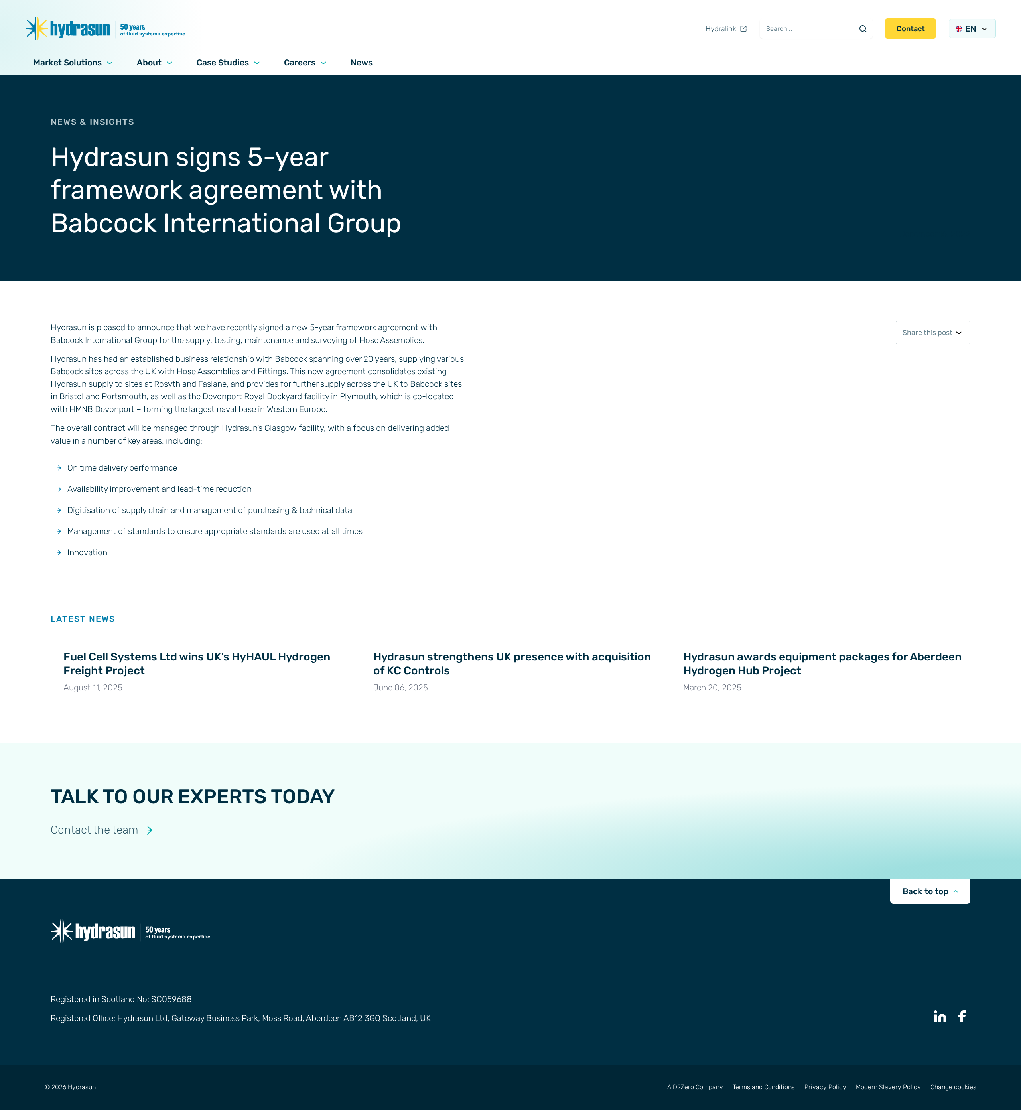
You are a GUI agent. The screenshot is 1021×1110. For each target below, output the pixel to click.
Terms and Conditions (764, 1087)
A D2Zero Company (695, 1087)
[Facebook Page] (962, 1016)
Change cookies (953, 1087)
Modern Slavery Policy (888, 1087)
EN (970, 29)
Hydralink (721, 29)
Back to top (925, 891)
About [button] (149, 62)
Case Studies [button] (223, 62)
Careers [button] (299, 62)
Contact (911, 28)
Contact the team (94, 829)
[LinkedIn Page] (940, 1016)
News (362, 62)
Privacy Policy (825, 1087)
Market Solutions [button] (68, 62)
